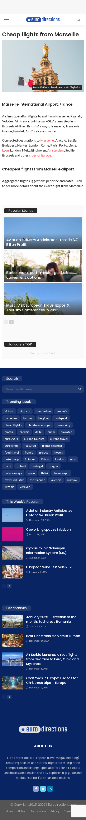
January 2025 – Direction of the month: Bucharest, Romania (51, 619)
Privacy (55, 811)
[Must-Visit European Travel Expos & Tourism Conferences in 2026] (43, 299)
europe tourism (34, 438)
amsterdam (43, 411)
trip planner (37, 480)
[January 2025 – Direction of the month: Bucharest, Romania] (12, 621)
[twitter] (43, 789)
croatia (9, 432)
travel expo (61, 473)
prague (53, 466)
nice (73, 459)
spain (31, 473)
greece (43, 452)
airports (25, 411)
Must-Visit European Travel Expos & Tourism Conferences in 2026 (38, 308)
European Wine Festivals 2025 (49, 567)
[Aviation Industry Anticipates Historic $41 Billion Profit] (43, 233)
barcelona (11, 418)
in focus (30, 459)
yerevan (25, 486)
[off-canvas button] (6, 19)
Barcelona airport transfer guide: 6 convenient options (37, 275)
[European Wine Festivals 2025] (12, 571)
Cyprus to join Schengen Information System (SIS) (46, 550)
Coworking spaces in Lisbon (48, 529)
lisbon (45, 459)
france (29, 452)
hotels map (12, 459)
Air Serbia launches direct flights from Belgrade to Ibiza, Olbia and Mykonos (52, 659)
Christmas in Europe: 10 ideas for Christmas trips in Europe (51, 680)
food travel (12, 452)
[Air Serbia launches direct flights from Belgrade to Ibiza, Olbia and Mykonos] (12, 659)
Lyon (5, 150)
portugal (37, 466)
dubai (51, 432)
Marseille (47, 140)
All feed (22, 811)
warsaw (72, 480)
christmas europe (39, 425)
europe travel (59, 438)
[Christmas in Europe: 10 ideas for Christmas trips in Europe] (12, 682)
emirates (66, 432)
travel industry (14, 480)
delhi (38, 432)
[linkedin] (50, 789)
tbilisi (44, 473)
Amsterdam (55, 150)
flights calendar (52, 445)
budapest (61, 418)
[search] (78, 19)
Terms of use (38, 811)
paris (8, 466)
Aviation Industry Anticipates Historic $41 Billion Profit (42, 242)
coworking (63, 425)
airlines (9, 411)
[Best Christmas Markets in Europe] (12, 640)
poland (21, 466)
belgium (43, 418)
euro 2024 (11, 438)
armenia (62, 411)
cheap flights (13, 425)
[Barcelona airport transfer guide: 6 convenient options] (43, 266)
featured (30, 445)
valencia (56, 480)
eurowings (11, 445)
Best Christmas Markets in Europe (53, 636)
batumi (27, 418)
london (59, 459)
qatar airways (13, 473)
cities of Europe (40, 155)
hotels (58, 452)
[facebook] (36, 789)
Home (9, 811)
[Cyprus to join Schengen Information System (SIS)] (12, 553)
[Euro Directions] (43, 19)
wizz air (9, 486)
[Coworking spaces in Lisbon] (12, 534)
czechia (24, 432)
